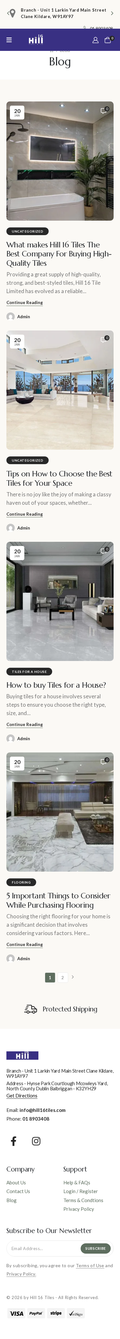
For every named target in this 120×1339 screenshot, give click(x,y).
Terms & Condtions (83, 1200)
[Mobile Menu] (11, 39)
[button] (8, 13)
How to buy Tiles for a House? (56, 685)
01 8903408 (35, 1119)
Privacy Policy (78, 1209)
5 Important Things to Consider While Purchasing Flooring (58, 900)
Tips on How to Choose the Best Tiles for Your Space (59, 478)
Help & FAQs (76, 1182)
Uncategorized (27, 231)
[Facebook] (14, 1141)
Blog (11, 1200)
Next (72, 977)
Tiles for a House (29, 672)
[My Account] (96, 40)
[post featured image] (60, 161)
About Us (16, 1182)
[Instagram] (36, 1141)
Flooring (21, 882)
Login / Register (80, 1191)
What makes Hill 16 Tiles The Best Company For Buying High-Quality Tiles (59, 254)
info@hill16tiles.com (43, 1110)
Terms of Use (90, 1265)
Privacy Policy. (21, 1274)
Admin (23, 316)
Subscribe (95, 1248)
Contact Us (18, 1191)
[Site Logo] (35, 40)
